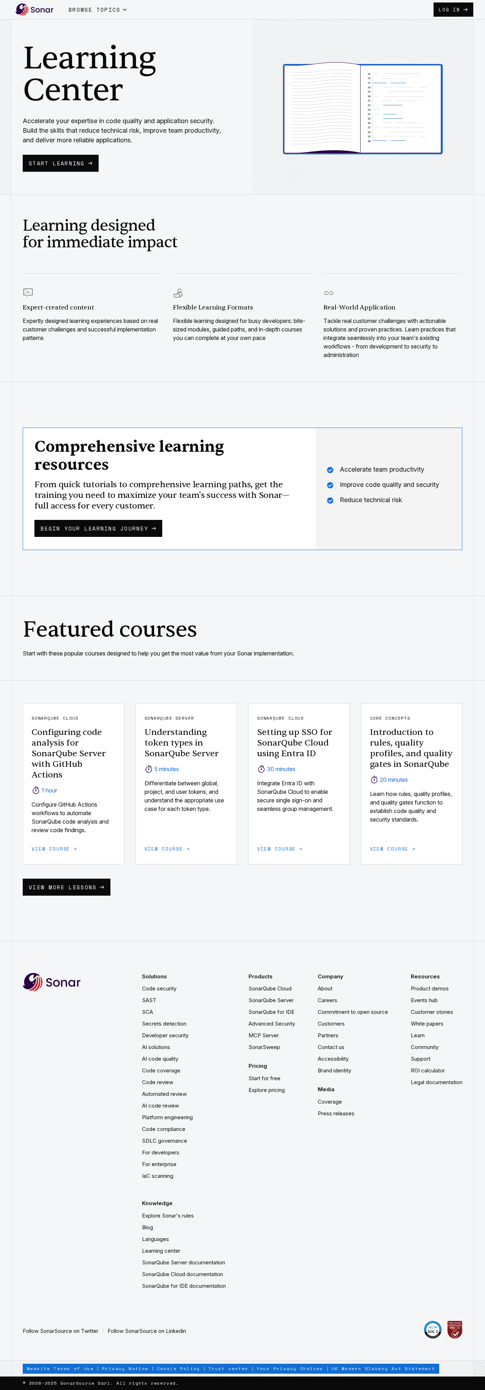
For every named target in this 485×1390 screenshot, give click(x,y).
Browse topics (94, 9)
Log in (449, 9)
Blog (147, 1227)
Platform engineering (167, 1117)
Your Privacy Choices (290, 1369)
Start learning (57, 163)
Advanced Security (272, 1023)
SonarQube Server (271, 1000)
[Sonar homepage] (34, 9)
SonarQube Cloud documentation (182, 1274)
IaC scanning (157, 1175)
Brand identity (334, 1070)
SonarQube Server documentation (183, 1262)
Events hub (424, 1000)
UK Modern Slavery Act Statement (383, 1369)
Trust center (228, 1369)
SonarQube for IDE (271, 1012)
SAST (149, 1000)
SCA (147, 1012)
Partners (328, 1035)
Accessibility (333, 1058)
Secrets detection (164, 1023)
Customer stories (432, 1012)
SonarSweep (264, 1047)
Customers (331, 1023)
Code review (157, 1082)
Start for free (264, 1078)
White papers (427, 1023)
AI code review (160, 1105)
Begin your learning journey (94, 528)
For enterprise (159, 1164)
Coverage (330, 1101)
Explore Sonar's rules (168, 1215)
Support (420, 1058)
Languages (155, 1239)
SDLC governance (164, 1140)
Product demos (430, 988)
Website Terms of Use (60, 1369)
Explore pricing (267, 1090)
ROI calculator (428, 1070)
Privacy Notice (125, 1369)
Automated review (164, 1093)
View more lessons (63, 887)
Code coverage (161, 1070)
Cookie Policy (178, 1369)
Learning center (161, 1250)
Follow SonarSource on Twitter (60, 1331)
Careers (327, 1000)
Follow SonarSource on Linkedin (147, 1331)
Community (424, 1047)
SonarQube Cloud (270, 988)
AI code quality (160, 1058)
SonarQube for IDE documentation (184, 1285)
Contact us (331, 1047)
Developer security (165, 1035)
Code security (159, 988)
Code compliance (163, 1129)
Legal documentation (436, 1082)
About (325, 988)
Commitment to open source (353, 1012)
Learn (418, 1035)
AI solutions (156, 1047)
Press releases (336, 1113)
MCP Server (264, 1035)
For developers (160, 1152)
